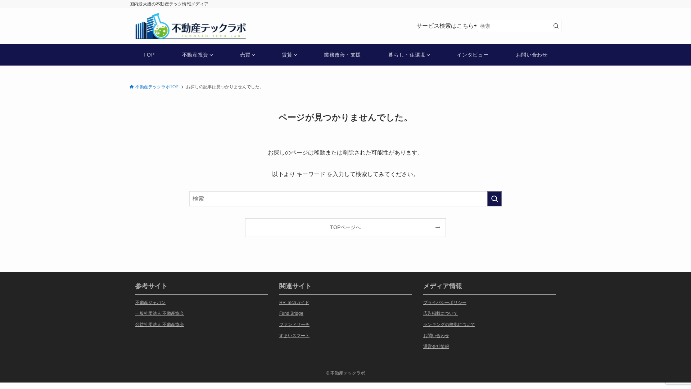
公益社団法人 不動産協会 (159, 324)
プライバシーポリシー (444, 302)
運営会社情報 (436, 346)
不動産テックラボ (165, 18)
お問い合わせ (436, 335)
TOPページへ (345, 227)
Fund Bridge (291, 313)
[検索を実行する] (556, 26)
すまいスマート (294, 335)
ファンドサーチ (294, 324)
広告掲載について (440, 313)
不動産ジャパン (150, 302)
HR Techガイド (294, 302)
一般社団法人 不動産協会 (159, 313)
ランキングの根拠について (449, 324)
